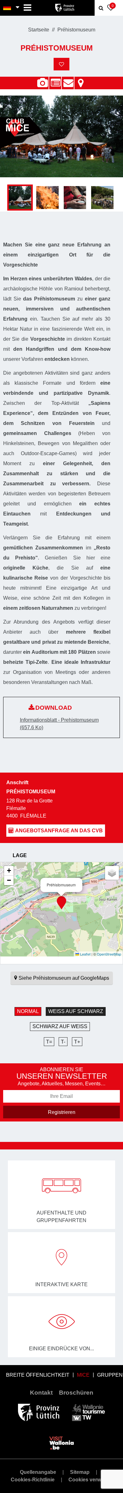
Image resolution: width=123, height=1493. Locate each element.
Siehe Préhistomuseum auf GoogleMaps (64, 978)
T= (49, 1041)
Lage (80, 79)
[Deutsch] (7, 8)
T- (63, 1041)
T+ (77, 1041)
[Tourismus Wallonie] (88, 1412)
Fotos (42, 83)
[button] (61, 902)
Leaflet (85, 953)
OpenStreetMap (109, 953)
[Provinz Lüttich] (38, 1412)
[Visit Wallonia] (61, 1442)
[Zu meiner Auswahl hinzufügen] (61, 64)
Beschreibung (55, 79)
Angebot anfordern (68, 79)
